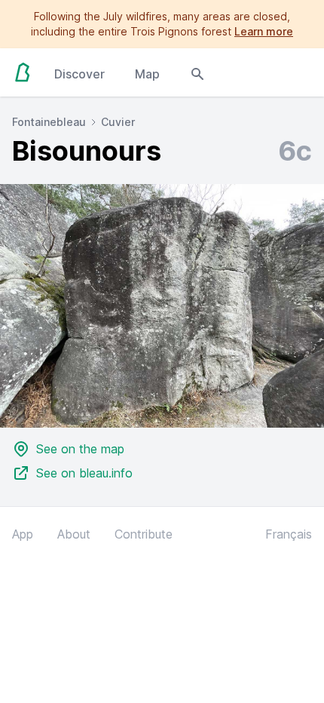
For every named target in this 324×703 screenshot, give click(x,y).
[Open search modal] (197, 72)
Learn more (263, 31)
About (73, 534)
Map (147, 73)
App (22, 534)
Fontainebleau (49, 121)
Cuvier (118, 121)
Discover (79, 73)
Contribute (144, 534)
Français (288, 534)
